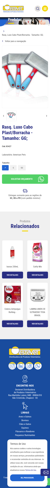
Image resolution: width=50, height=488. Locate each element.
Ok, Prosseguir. (27, 478)
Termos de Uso (30, 470)
